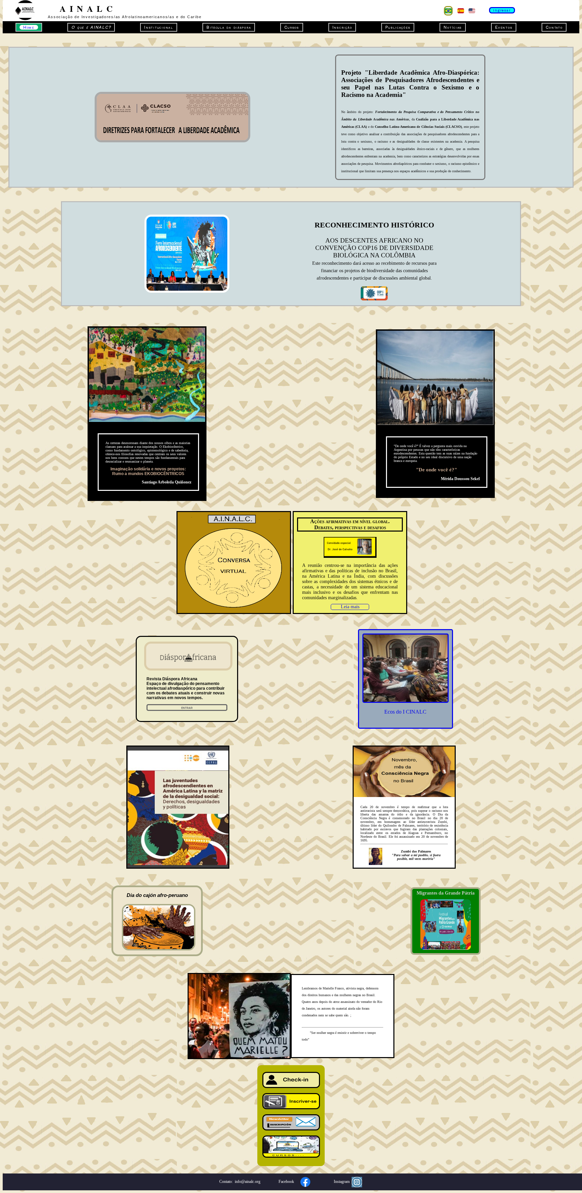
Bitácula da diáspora (228, 27)
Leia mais (350, 606)
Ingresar (502, 10)
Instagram (343, 1181)
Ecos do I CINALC (405, 712)
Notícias (453, 27)
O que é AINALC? (91, 27)
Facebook (287, 1181)
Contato (554, 27)
